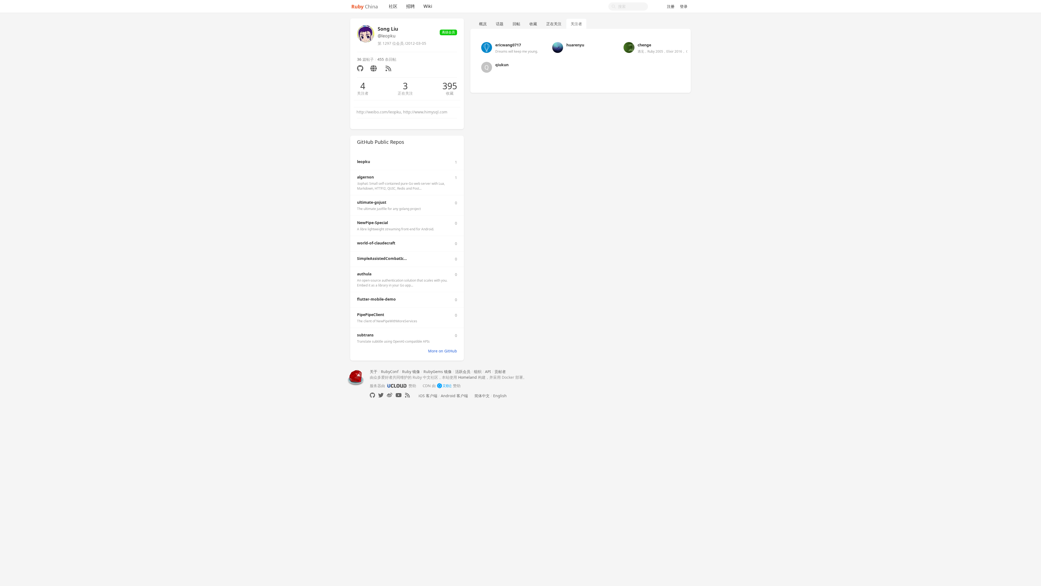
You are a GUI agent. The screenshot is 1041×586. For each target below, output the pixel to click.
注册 (670, 6)
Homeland (467, 377)
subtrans (365, 334)
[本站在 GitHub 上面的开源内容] (372, 395)
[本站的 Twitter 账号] (381, 395)
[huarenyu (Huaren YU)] (557, 47)
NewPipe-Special (372, 222)
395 (449, 86)
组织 (477, 371)
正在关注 (405, 93)
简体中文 (482, 395)
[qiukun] (486, 66)
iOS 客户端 (428, 395)
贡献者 (500, 371)
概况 (483, 23)
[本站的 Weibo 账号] (389, 395)
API (488, 371)
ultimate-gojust (371, 202)
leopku (363, 161)
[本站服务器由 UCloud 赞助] (396, 385)
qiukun (502, 64)
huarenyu (575, 44)
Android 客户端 (454, 395)
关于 (373, 371)
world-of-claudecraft (376, 243)
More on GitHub (442, 350)
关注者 (362, 93)
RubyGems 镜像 (437, 371)
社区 (393, 6)
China (364, 6)
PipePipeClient (370, 314)
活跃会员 (462, 371)
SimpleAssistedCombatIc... (382, 258)
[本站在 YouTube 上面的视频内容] (399, 395)
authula (364, 273)
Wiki (427, 6)
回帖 (516, 23)
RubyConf (390, 371)
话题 (499, 23)
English (500, 395)
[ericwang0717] (486, 47)
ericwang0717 (508, 44)
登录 (683, 6)
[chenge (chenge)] (629, 47)
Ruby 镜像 (411, 371)
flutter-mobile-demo (376, 299)
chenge (644, 44)
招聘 (410, 6)
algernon (365, 177)
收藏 (450, 93)
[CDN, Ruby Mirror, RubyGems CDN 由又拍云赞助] (444, 385)
